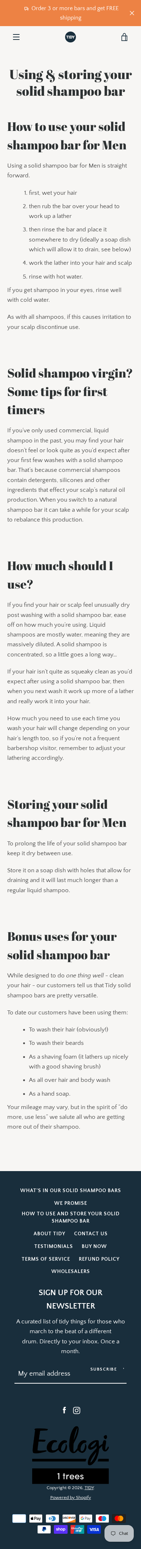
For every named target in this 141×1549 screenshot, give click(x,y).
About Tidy (49, 1234)
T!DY (89, 1487)
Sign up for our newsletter (70, 1300)
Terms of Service (46, 1259)
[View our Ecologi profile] (70, 1455)
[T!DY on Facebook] (64, 1410)
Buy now (94, 1246)
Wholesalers (70, 1271)
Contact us (91, 1234)
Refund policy (99, 1259)
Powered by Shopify (70, 1497)
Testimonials (53, 1246)
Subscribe (103, 1369)
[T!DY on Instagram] (76, 1410)
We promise (70, 1203)
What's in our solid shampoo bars (70, 1191)
